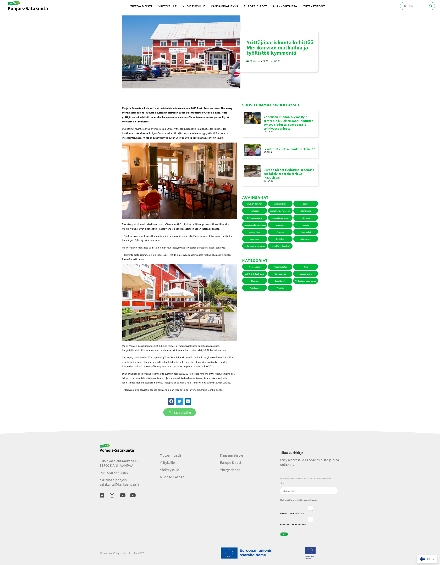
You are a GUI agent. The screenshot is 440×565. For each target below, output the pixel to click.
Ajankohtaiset (254, 266)
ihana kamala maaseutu (280, 210)
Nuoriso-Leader (172, 477)
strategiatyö (306, 231)
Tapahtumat (280, 280)
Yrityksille (167, 462)
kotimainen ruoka (254, 217)
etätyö (305, 203)
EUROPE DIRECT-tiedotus (292, 513)
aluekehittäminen (254, 203)
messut (306, 224)
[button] (171, 401)
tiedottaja (280, 239)
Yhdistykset (254, 287)
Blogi (306, 266)
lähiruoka (306, 217)
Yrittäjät (280, 287)
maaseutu (280, 224)
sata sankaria (254, 231)
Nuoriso (254, 280)
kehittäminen (305, 210)
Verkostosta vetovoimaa (305, 280)
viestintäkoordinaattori (280, 246)
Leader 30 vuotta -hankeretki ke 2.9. (289, 149)
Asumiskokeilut (280, 266)
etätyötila (255, 210)
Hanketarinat (280, 273)
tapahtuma (254, 239)
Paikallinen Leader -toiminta (293, 524)
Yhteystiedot (230, 469)
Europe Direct (230, 462)
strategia (280, 231)
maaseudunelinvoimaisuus (255, 224)
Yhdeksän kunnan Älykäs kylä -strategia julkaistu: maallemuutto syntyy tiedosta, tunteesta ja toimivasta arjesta (288, 122)
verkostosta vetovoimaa (254, 246)
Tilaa (284, 534)
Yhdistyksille (169, 469)
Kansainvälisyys (305, 273)
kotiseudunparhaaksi (280, 217)
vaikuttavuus (305, 239)
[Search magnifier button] (430, 6)
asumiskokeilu (280, 203)
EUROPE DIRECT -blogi (254, 273)
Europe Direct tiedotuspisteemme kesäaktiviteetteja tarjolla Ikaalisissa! (289, 173)
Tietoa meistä (170, 455)
